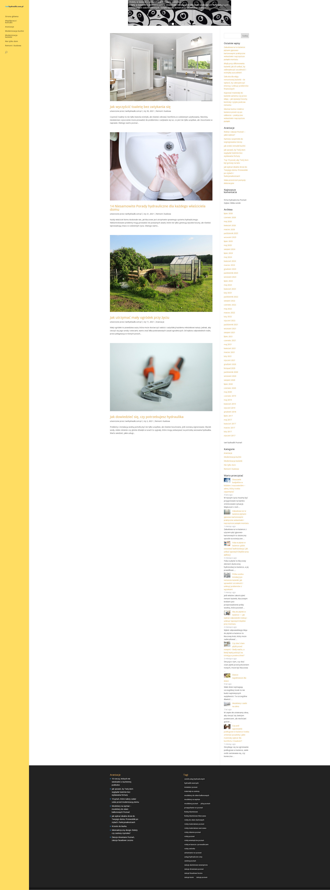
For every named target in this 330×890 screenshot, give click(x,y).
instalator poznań (190, 787)
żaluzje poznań (201, 877)
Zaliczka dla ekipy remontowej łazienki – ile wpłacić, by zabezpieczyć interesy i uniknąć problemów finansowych (236, 82)
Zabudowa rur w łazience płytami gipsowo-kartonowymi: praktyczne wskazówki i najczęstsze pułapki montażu (234, 53)
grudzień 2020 (230, 364)
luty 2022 (228, 316)
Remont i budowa (13, 46)
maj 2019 (228, 400)
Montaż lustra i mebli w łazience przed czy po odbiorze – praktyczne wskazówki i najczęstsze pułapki (234, 115)
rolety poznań (189, 836)
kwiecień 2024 (230, 261)
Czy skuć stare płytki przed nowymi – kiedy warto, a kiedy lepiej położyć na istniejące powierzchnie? (234, 649)
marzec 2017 (229, 427)
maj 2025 (228, 245)
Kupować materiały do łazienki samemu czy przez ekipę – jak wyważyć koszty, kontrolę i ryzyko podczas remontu (236, 99)
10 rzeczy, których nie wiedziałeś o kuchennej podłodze (121, 781)
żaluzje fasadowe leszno (193, 873)
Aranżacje (9, 27)
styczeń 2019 (229, 408)
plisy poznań (205, 803)
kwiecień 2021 (230, 348)
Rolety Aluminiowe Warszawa (195, 816)
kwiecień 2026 (230, 225)
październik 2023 (231, 273)
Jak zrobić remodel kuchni (234, 146)
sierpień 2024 (229, 249)
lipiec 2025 (228, 241)
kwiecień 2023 (230, 289)
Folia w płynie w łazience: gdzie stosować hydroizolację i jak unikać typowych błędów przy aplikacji (236, 548)
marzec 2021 (229, 352)
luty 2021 (228, 356)
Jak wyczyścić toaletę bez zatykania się (140, 106)
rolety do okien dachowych (194, 820)
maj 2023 (228, 285)
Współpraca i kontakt (11, 22)
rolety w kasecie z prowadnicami (196, 844)
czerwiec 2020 (230, 388)
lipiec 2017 (228, 415)
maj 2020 (228, 392)
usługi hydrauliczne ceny (193, 857)
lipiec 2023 (228, 281)
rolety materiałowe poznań (194, 824)
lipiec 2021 (228, 336)
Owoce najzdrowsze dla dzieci (235, 678)
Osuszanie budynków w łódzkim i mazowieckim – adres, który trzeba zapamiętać (234, 485)
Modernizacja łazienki (11, 36)
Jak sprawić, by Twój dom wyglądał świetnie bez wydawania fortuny (234, 153)
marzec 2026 (229, 229)
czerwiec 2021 (230, 340)
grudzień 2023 (230, 269)
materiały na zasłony (191, 791)
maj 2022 (228, 308)
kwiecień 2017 (230, 423)
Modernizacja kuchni (14, 31)
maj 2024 (228, 257)
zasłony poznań (190, 861)
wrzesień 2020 (230, 376)
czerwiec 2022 (230, 304)
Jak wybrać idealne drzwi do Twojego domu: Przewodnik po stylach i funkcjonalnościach (125, 819)
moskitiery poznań (191, 803)
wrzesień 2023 (230, 277)
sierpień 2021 (229, 332)
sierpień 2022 (229, 300)
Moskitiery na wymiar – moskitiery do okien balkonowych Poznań (121, 809)
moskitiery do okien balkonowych (196, 795)
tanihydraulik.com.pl (133, 111)
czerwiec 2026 (230, 217)
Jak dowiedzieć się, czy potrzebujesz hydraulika (147, 416)
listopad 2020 (229, 368)
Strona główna (11, 17)
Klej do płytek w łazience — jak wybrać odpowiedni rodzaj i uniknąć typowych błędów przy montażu (235, 617)
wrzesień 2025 (230, 237)
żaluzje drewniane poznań (194, 869)
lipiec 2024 (228, 253)
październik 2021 (231, 324)
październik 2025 (231, 233)
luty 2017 (228, 431)
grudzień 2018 (230, 411)
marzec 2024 (229, 265)
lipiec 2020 (228, 384)
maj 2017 (228, 419)
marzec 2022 (229, 312)
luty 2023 (228, 293)
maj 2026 (228, 221)
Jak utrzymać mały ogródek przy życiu (139, 317)
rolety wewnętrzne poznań (194, 840)
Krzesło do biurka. (119, 826)
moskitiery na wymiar (192, 799)
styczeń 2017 (229, 435)
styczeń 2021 (229, 360)
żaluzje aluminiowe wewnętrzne (196, 865)
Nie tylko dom (11, 41)
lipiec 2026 (228, 213)
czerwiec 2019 (230, 396)
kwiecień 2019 (230, 404)
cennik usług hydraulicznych (194, 779)
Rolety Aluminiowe (191, 812)
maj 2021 (228, 344)
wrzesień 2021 (230, 328)
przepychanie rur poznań (193, 808)
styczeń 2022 (229, 320)
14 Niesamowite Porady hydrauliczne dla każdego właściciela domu (157, 208)
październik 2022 (231, 297)
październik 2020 (231, 372)
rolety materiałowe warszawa (195, 828)
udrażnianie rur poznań (193, 853)
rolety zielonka (189, 849)
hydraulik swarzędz (191, 783)
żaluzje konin (189, 877)
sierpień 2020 (229, 380)
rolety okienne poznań (192, 832)
